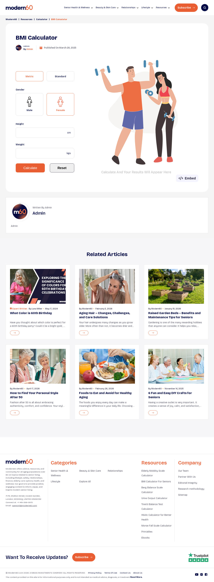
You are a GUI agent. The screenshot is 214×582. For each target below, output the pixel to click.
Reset (62, 168)
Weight (20, 144)
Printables (146, 531)
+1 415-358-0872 (25, 502)
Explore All (85, 481)
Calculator (41, 19)
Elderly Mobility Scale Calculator (153, 473)
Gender (20, 89)
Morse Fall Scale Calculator (156, 525)
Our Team (183, 470)
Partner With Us (187, 476)
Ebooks (145, 537)
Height (20, 124)
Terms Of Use (110, 573)
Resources (26, 19)
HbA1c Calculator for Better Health (156, 517)
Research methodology (191, 489)
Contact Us (125, 573)
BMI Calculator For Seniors (156, 481)
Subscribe (185, 7)
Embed (190, 178)
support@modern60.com (24, 505)
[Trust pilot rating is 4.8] (198, 557)
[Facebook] (206, 575)
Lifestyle (55, 481)
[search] (204, 7)
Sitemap (182, 495)
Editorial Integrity (187, 482)
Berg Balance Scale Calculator (152, 490)
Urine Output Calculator (154, 498)
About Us (137, 573)
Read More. (136, 577)
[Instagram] (201, 575)
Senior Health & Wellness (59, 473)
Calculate (30, 168)
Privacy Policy (94, 573)
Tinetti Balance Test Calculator (152, 506)
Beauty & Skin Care (90, 470)
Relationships (115, 470)
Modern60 (11, 19)
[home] (19, 7)
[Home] (19, 461)
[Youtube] (196, 575)
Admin (29, 49)
